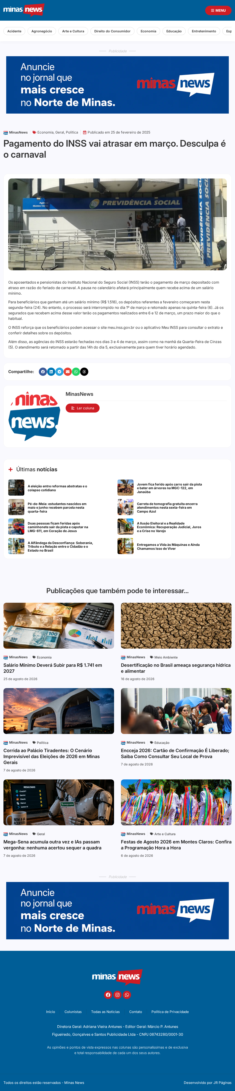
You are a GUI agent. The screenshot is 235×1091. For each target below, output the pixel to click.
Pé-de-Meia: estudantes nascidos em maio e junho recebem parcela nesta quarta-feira (57, 507)
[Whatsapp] (127, 995)
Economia (148, 31)
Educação (174, 31)
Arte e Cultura (73, 31)
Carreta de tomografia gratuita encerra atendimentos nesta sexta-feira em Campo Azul (167, 507)
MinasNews (18, 132)
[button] (43, 372)
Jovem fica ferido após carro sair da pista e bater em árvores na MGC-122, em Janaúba (169, 488)
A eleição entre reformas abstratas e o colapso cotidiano (57, 488)
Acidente (14, 31)
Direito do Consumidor (112, 31)
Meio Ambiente (166, 657)
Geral (59, 132)
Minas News (74, 1082)
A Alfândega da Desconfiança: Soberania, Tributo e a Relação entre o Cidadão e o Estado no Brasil (60, 546)
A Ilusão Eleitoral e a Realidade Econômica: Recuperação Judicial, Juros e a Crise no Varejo (169, 527)
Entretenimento (204, 31)
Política (72, 132)
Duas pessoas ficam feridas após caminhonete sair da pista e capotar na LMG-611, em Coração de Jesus (58, 527)
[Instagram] (117, 995)
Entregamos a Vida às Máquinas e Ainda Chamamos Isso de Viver (168, 546)
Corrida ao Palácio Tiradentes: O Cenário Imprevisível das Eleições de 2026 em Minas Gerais (51, 756)
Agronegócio (41, 31)
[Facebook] (108, 995)
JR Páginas (222, 1082)
